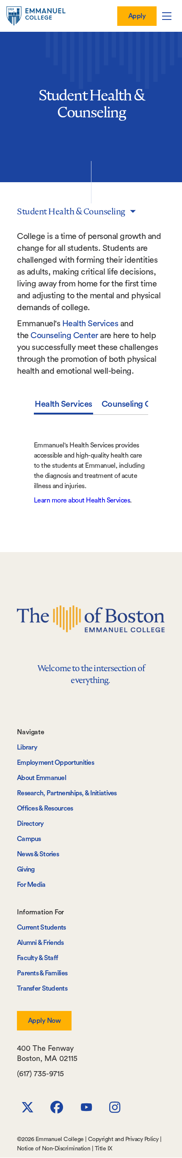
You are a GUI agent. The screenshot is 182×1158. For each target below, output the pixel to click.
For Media (31, 884)
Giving (26, 869)
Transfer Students (42, 988)
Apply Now (44, 1020)
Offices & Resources (45, 808)
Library (27, 747)
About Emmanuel (41, 778)
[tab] (63, 406)
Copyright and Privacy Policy (123, 1139)
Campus (29, 839)
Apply (137, 16)
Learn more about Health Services (82, 500)
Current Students (41, 927)
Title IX (104, 1149)
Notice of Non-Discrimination (53, 1149)
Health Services (90, 323)
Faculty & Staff (37, 958)
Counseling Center (64, 335)
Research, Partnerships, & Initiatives (67, 793)
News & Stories (38, 854)
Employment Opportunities (55, 762)
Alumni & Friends (40, 942)
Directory (30, 823)
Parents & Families (42, 973)
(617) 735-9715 (40, 1073)
